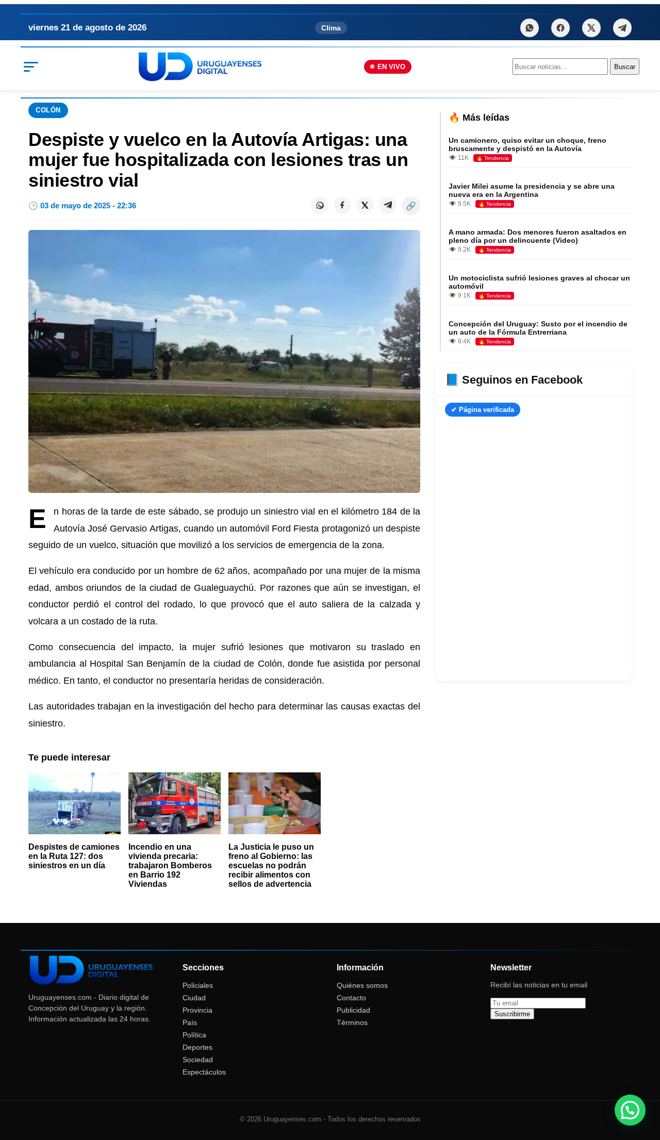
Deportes (197, 1047)
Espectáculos (204, 1072)
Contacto (351, 998)
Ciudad (194, 998)
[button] (630, 1110)
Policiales (198, 985)
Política (194, 1035)
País (190, 1022)
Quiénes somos (362, 985)
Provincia (197, 1010)
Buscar (624, 67)
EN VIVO (391, 67)
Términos (352, 1022)
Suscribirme (512, 1014)
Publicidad (353, 1010)
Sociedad (198, 1059)
